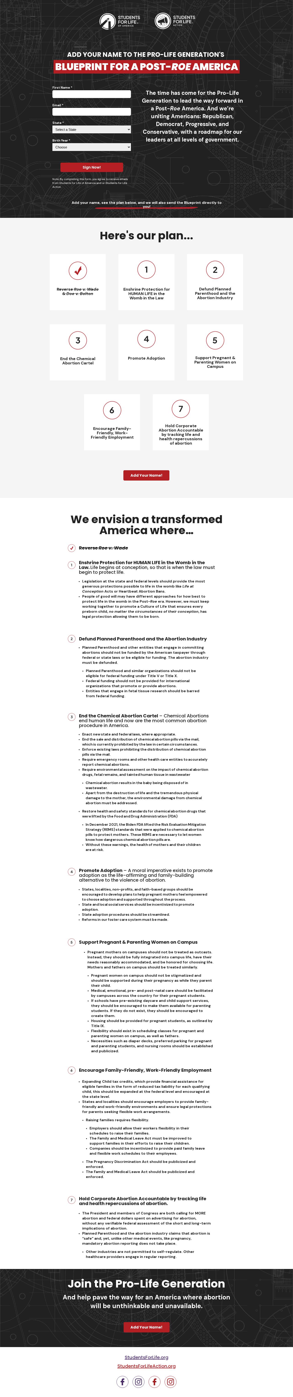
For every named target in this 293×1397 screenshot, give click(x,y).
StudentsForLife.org (146, 1357)
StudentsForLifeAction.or (145, 1366)
